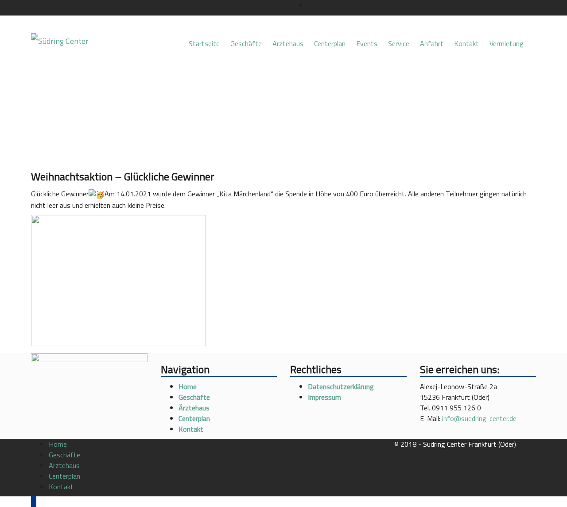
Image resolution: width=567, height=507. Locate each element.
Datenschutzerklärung (341, 386)
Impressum (324, 397)
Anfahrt (431, 43)
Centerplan (330, 43)
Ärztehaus (287, 43)
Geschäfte (246, 43)
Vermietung (507, 43)
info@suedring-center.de (479, 418)
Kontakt (466, 43)
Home (188, 386)
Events (366, 43)
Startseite (204, 43)
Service (398, 43)
